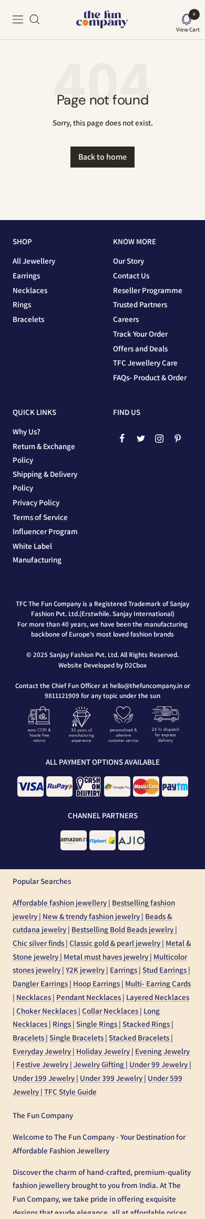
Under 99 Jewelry (159, 1064)
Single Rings (97, 1024)
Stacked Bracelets (140, 1038)
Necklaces (30, 290)
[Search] (34, 19)
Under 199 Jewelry (44, 1078)
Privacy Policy (36, 502)
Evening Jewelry (162, 1051)
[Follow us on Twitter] (140, 438)
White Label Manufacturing (37, 553)
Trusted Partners (140, 304)
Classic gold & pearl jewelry (115, 943)
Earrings (26, 275)
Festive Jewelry (43, 1064)
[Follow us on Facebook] (122, 438)
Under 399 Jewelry (112, 1078)
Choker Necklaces (47, 1011)
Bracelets (28, 319)
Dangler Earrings (41, 983)
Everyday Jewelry (43, 1051)
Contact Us (131, 275)
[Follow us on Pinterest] (177, 438)
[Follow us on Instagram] (159, 438)
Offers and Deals (140, 348)
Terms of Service (40, 517)
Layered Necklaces (157, 997)
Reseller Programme (147, 290)
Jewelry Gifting (100, 1064)
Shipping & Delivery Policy (45, 481)
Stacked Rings (146, 1024)
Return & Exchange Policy (44, 453)
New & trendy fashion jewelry (92, 916)
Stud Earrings (165, 970)
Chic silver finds (39, 943)
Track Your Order (140, 334)
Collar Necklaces (111, 1011)
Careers (126, 319)
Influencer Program (45, 531)
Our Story (128, 261)
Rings (22, 304)
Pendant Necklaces (89, 997)
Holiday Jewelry (103, 1051)
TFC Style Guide (70, 1092)
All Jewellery (34, 261)
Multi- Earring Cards (158, 983)
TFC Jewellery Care (145, 363)
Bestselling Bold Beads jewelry (123, 929)
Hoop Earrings (97, 983)
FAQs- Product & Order (150, 377)
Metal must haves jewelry (107, 957)
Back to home (102, 156)
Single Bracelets (77, 1038)
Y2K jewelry (86, 970)
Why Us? (26, 431)
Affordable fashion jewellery (60, 903)
